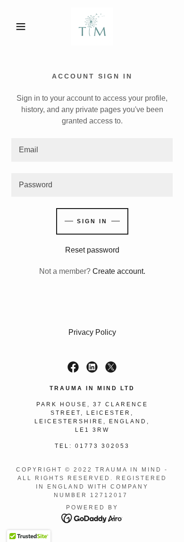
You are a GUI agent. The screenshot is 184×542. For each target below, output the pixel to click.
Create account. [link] (118, 271)
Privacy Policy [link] (92, 332)
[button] (14, 26)
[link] (92, 26)
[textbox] (92, 150)
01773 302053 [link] (102, 446)
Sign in (92, 221)
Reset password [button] (92, 250)
